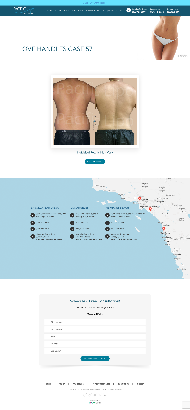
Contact (120, 10)
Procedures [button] (69, 10)
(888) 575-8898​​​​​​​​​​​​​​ (117, 222)
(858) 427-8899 (42, 222)
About (62, 384)
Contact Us (123, 384)
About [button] (57, 10)
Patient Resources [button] (85, 10)
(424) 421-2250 (82, 222)
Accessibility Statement (107, 389)
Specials (110, 10)
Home (49, 10)
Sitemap (119, 389)
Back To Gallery (95, 161)
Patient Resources (101, 384)
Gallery (100, 10)
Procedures (78, 384)
